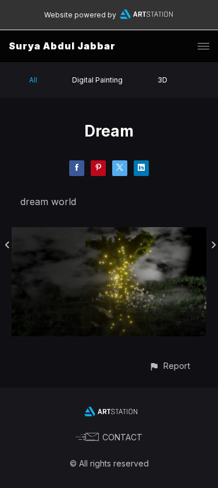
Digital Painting (97, 80)
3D (162, 80)
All (33, 80)
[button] (169, 366)
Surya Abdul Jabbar (62, 46)
